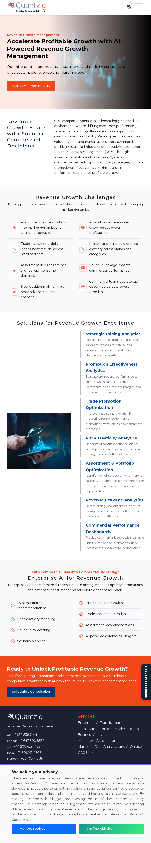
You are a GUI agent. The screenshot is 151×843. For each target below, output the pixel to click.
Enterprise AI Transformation (102, 723)
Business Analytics (93, 735)
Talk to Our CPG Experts (31, 86)
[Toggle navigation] (138, 7)
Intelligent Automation (97, 741)
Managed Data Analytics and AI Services (110, 747)
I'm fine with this (99, 828)
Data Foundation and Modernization (108, 729)
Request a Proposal (146, 682)
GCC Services (88, 753)
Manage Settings (32, 828)
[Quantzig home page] (40, 717)
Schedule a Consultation (31, 691)
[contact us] (129, 7)
